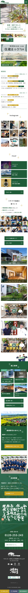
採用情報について (10, 493)
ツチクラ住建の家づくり (11, 238)
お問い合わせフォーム (11, 544)
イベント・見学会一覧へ (20, 74)
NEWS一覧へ (22, 93)
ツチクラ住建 (5, 2)
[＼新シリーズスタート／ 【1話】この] (23, 125)
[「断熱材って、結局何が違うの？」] (14, 142)
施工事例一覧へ (9, 400)
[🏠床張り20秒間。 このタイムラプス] (14, 134)
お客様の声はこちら (10, 405)
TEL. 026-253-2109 (14, 560)
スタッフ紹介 (9, 243)
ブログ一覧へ (9, 192)
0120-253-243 (14, 535)
